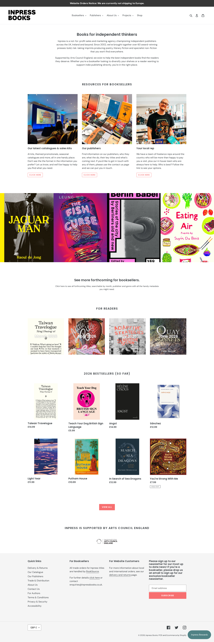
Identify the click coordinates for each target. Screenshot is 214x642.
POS (160, 635)
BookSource (92, 571)
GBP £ (33, 627)
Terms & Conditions (38, 597)
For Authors (34, 593)
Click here (35, 175)
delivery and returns (120, 574)
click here (94, 577)
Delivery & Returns (38, 567)
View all (107, 507)
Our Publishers (35, 576)
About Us (33, 584)
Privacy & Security (37, 601)
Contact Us (34, 589)
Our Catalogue (35, 572)
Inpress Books (152, 635)
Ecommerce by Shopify (176, 635)
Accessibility (34, 605)
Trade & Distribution (38, 580)
